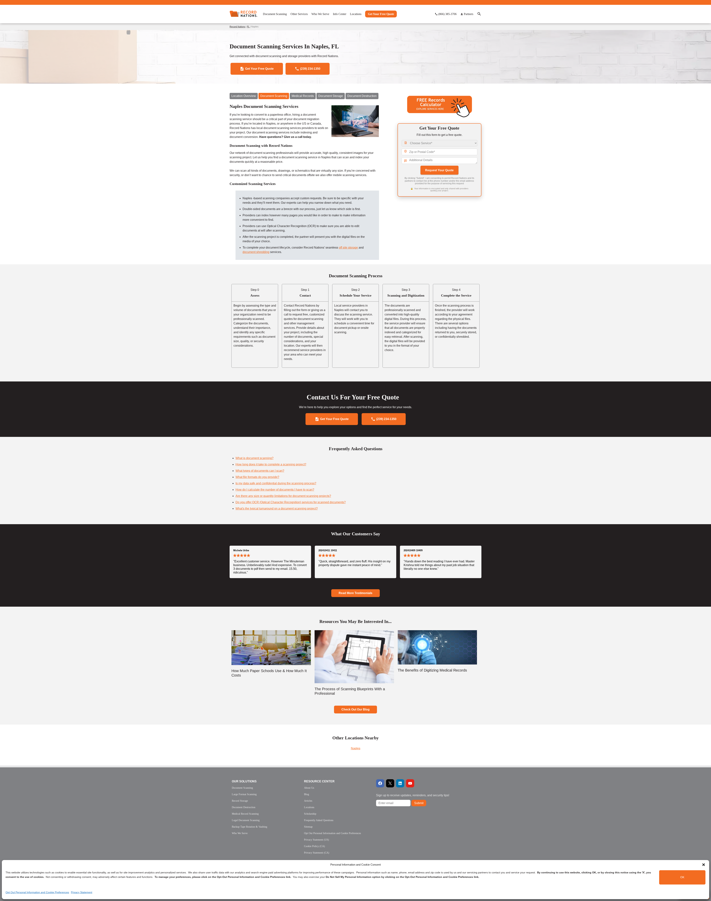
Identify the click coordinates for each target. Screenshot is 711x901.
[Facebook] (380, 783)
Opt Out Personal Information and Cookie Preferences (37, 892)
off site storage (348, 247)
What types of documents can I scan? (260, 470)
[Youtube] (410, 783)
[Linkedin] (400, 783)
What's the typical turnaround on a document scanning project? (277, 508)
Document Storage (330, 95)
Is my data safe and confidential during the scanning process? (276, 483)
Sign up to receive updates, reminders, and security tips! (412, 795)
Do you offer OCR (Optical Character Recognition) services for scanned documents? (291, 502)
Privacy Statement (81, 892)
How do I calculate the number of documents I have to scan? (275, 489)
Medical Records (303, 95)
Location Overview (243, 95)
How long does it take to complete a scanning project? (271, 464)
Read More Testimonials (355, 593)
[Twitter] (390, 783)
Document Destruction (362, 95)
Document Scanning (273, 95)
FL (248, 26)
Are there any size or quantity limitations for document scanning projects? (283, 495)
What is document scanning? (254, 458)
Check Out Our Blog (355, 709)
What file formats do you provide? (257, 477)
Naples (355, 748)
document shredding (256, 252)
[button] (703, 865)
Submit (418, 803)
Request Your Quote (439, 170)
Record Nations (237, 26)
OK (682, 877)
